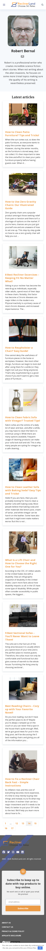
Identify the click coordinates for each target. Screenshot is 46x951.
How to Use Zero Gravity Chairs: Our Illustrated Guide (20, 205)
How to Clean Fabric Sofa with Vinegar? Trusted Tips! (22, 419)
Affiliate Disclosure (11, 935)
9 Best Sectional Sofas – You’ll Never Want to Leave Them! (22, 636)
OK (40, 948)
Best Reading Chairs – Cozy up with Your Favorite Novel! (22, 709)
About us (6, 923)
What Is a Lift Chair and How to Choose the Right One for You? (21, 563)
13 (23, 823)
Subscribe (23, 908)
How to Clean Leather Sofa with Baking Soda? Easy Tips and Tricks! (23, 490)
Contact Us (7, 927)
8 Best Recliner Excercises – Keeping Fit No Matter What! (22, 278)
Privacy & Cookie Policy (13, 931)
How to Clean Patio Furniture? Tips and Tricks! (22, 133)
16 (6, 828)
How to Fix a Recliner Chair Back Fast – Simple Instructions (22, 782)
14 (29, 823)
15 (35, 823)
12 (16, 823)
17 (12, 828)
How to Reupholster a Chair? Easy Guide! (19, 349)
